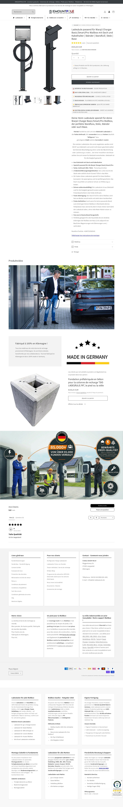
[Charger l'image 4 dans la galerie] (47, 100)
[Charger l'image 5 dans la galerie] (57, 100)
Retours (14, 581)
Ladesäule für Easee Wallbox (23, 728)
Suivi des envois (16, 591)
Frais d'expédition (81, 392)
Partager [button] (76, 252)
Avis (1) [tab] (11, 517)
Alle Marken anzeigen (57, 786)
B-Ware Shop (51, 571)
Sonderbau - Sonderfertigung (21, 564)
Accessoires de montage (54, 589)
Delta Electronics (101, 642)
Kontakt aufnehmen (93, 777)
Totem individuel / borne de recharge (58, 567)
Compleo (92, 642)
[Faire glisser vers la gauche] (11, 100)
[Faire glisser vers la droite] (65, 100)
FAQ (13, 598)
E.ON (84, 645)
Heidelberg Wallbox (57, 783)
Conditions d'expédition (19, 588)
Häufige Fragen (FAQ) (93, 786)
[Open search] (90, 517)
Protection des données (19, 574)
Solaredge (106, 645)
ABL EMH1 (86, 636)
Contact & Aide (16, 567)
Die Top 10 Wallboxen (57, 737)
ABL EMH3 (93, 636)
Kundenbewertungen (18, 561)
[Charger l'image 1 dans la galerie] (17, 100)
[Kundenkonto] (109, 12)
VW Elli (93, 639)
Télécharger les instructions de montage (85, 235)
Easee (104, 636)
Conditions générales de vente (21, 594)
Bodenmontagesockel (21, 785)
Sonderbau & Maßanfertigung (96, 783)
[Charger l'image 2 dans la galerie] (27, 100)
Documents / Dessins (53, 586)
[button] (76, 43)
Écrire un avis (102, 506)
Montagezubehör (19, 788)
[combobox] (23, 12)
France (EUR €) (15, 673)
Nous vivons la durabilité (54, 582)
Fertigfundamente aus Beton (23, 782)
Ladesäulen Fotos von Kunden (56, 564)
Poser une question (102, 510)
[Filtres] (96, 517)
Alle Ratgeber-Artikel (57, 740)
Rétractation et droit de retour (21, 577)
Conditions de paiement (19, 584)
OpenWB (90, 647)
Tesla (98, 639)
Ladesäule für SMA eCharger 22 (23, 731)
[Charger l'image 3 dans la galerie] (37, 100)
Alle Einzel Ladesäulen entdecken (24, 739)
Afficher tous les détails (75, 404)
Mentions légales (17, 601)
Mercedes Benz (92, 645)
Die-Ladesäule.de (89, 675)
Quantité (75, 53)
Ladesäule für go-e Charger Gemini (25, 725)
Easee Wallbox (55, 780)
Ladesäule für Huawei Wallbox (23, 736)
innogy (100, 645)
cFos (99, 636)
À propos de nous (17, 571)
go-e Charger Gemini (57, 777)
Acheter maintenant (93, 82)
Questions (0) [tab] (20, 517)
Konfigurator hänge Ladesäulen (57, 561)
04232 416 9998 (103, 768)
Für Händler (91, 780)
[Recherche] (33, 12)
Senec (85, 647)
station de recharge (65, 646)
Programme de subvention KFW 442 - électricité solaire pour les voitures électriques (58, 576)
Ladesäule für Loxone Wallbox (23, 733)
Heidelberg (86, 639)
